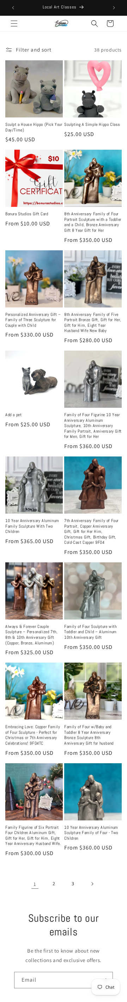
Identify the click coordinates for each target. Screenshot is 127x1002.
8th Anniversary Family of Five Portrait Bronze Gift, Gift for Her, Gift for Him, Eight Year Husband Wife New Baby (92, 323)
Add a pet (13, 415)
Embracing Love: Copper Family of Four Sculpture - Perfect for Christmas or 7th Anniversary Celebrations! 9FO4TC (32, 735)
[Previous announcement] (13, 7)
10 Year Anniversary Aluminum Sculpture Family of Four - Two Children (91, 833)
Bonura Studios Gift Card (26, 214)
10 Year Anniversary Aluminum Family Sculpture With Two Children (32, 526)
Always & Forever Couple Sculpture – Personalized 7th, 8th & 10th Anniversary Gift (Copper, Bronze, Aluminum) (31, 635)
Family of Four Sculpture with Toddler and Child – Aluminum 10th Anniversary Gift (90, 632)
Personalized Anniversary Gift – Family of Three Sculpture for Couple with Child (33, 320)
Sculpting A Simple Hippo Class (92, 124)
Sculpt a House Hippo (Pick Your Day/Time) (33, 127)
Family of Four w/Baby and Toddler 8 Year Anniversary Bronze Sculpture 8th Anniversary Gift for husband (89, 735)
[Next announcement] (114, 7)
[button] (14, 23)
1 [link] (35, 884)
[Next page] (92, 884)
